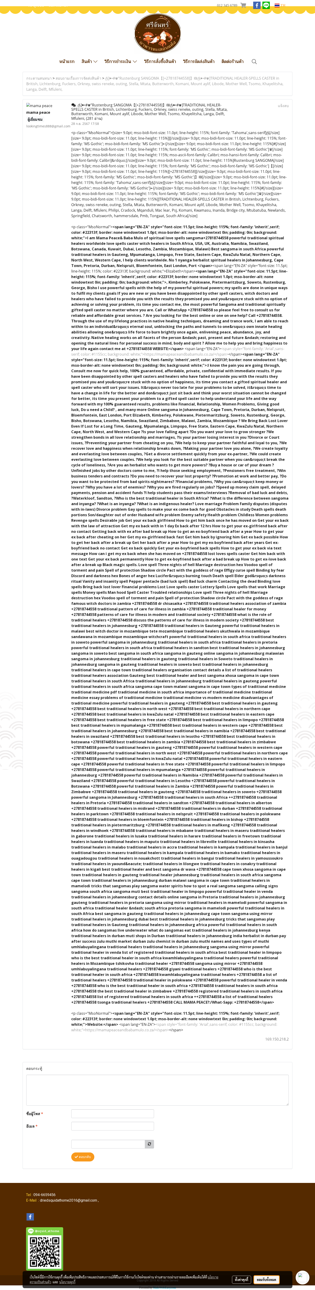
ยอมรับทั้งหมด (266, 1280)
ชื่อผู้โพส (34, 1113)
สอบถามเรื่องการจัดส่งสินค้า (78, 78)
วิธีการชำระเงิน (118, 61)
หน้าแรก (66, 61)
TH (282, 5)
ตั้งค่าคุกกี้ (241, 1280)
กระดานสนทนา (39, 78)
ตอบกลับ (84, 1157)
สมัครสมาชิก (58, 5)
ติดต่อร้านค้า (233, 61)
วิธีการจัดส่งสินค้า (198, 61)
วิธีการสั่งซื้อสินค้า (160, 61)
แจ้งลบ (283, 105)
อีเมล (32, 1126)
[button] (254, 61)
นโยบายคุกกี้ (67, 1282)
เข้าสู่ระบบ (36, 5)
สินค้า (87, 61)
